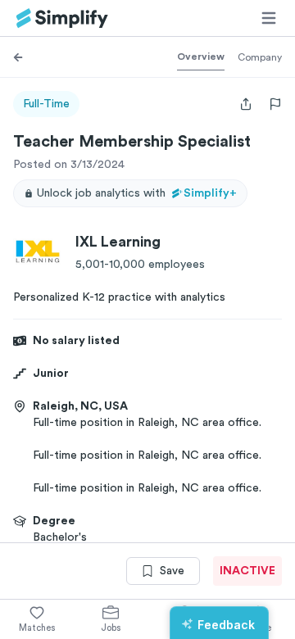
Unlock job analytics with (137, 193)
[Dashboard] (62, 18)
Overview (201, 56)
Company (260, 57)
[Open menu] (269, 18)
